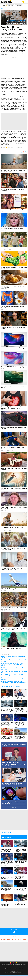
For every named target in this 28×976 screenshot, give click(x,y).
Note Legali (11, 968)
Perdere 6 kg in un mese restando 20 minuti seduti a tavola (14, 671)
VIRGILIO (7, 964)
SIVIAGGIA (18, 965)
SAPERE (24, 938)
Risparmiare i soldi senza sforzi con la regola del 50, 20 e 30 (13, 660)
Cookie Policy (20, 968)
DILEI (15, 965)
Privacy (16, 968)
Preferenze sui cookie (12, 969)
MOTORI (14, 938)
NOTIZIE (3, 938)
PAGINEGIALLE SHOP (18, 964)
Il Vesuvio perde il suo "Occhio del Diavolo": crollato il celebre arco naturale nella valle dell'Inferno (12, 664)
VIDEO (19, 938)
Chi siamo (6, 968)
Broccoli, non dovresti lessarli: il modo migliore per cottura (13, 678)
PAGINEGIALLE (11, 964)
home (2, 8)
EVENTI (24, 939)
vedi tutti (14, 807)
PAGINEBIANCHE (6, 965)
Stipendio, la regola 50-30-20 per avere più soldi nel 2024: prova (13, 657)
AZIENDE (19, 939)
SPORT (8, 938)
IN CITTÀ (9, 939)
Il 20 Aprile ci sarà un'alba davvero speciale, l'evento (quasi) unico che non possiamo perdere (13, 681)
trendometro (9, 837)
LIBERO (3, 964)
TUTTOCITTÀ (11, 965)
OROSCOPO (3, 939)
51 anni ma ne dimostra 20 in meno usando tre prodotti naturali (13, 675)
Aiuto (18, 969)
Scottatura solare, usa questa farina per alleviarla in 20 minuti (13, 668)
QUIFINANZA (23, 965)
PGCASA (24, 964)
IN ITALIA (14, 939)
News (5, 8)
